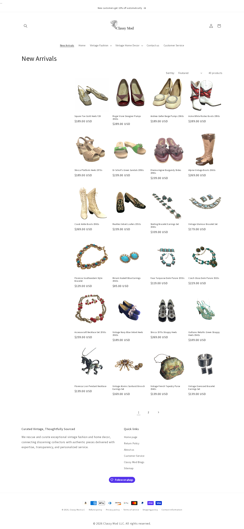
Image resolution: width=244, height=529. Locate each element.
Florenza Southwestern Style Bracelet (88, 279)
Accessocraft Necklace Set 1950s (90, 332)
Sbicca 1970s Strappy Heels (164, 332)
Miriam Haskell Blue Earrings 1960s (127, 279)
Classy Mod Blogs (134, 462)
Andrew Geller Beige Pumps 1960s (167, 116)
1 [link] (138, 412)
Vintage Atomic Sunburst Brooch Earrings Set (129, 387)
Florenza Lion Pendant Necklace (90, 386)
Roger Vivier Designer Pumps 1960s (127, 117)
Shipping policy (150, 509)
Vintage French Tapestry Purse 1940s (165, 387)
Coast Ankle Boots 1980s (87, 224)
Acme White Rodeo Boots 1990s (204, 116)
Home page (130, 437)
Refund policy (95, 509)
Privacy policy (113, 509)
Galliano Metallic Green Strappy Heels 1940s (204, 334)
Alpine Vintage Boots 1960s (201, 170)
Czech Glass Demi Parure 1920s (203, 278)
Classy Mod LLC (77, 509)
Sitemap (129, 468)
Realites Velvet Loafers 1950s (127, 224)
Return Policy (131, 443)
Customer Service (134, 455)
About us (129, 449)
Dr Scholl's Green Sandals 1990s (128, 170)
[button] (26, 26)
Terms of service (131, 509)
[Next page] (158, 412)
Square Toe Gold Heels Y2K (88, 116)
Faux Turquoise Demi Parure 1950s (167, 278)
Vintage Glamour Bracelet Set (203, 224)
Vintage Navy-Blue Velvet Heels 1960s (128, 334)
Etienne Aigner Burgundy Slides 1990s (166, 171)
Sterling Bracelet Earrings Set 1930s (165, 225)
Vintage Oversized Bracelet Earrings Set (201, 387)
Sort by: (170, 73)
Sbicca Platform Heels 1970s (88, 170)
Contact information (172, 509)
